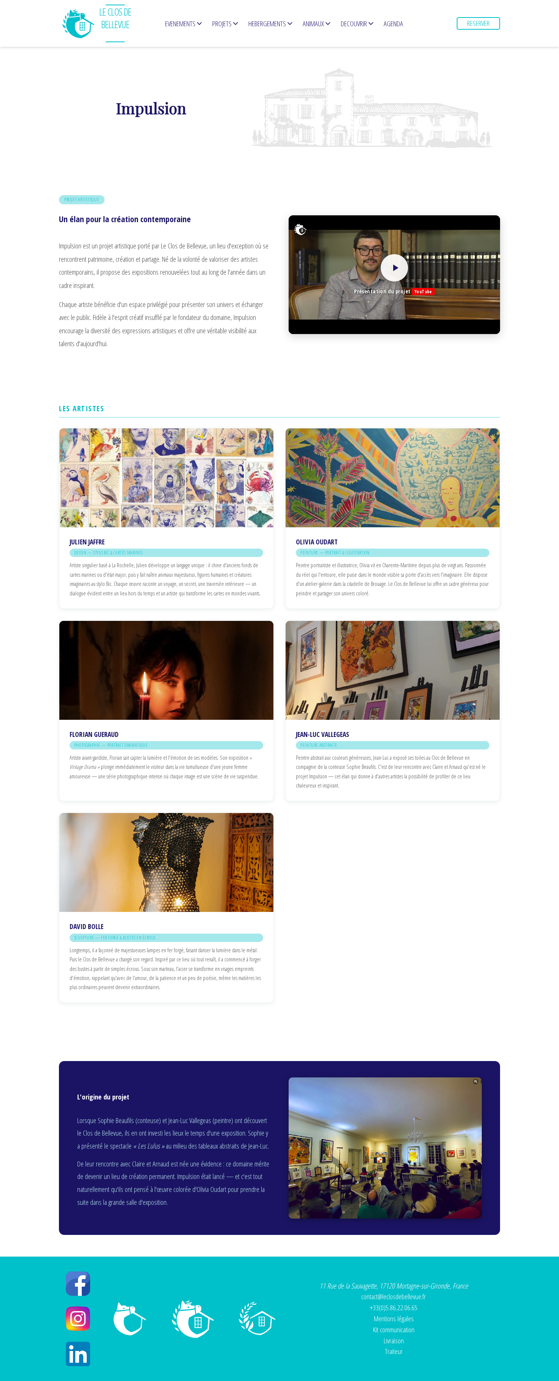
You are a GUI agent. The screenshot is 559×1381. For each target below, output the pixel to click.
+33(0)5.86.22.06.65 (394, 1307)
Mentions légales (394, 1318)
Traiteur (394, 1351)
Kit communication (393, 1329)
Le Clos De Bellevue (115, 18)
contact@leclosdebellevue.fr (393, 1296)
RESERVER (478, 23)
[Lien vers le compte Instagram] (78, 1318)
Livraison (394, 1340)
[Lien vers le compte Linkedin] (78, 1354)
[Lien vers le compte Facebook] (78, 1283)
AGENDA (393, 23)
